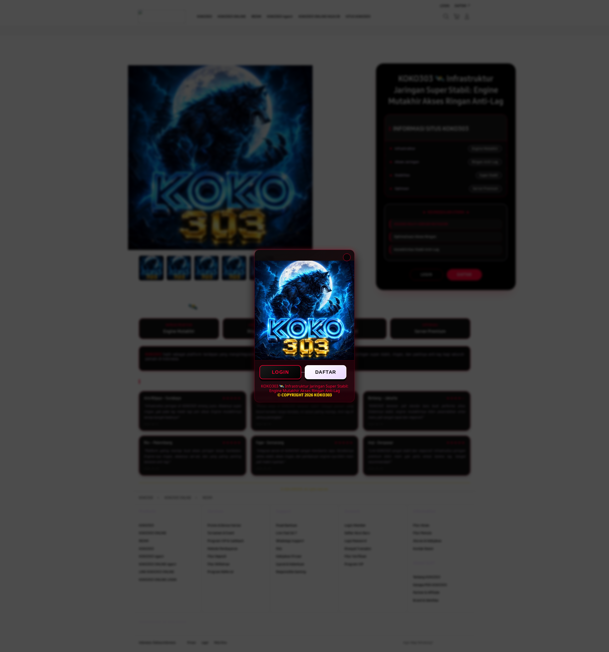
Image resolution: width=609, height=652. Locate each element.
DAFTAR (325, 372)
